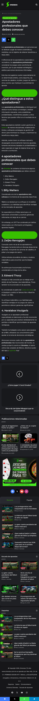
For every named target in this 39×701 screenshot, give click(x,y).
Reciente (10, 500)
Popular (29, 500)
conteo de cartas (28, 290)
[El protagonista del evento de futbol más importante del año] (29, 589)
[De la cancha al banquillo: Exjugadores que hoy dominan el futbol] (29, 566)
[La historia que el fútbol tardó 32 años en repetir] (7, 518)
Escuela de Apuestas (14, 13)
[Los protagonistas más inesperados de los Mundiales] (7, 509)
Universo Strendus (12, 687)
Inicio (5, 13)
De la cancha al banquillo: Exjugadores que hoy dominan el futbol (25, 654)
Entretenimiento (26, 684)
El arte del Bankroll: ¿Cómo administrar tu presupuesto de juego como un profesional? (10, 448)
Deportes (11, 684)
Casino (17, 684)
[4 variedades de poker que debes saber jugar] (28, 438)
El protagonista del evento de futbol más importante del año (28, 599)
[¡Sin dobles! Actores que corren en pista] (10, 589)
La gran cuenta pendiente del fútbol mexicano (9, 575)
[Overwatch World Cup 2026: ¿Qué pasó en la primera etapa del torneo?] (7, 545)
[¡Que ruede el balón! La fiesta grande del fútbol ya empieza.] (7, 536)
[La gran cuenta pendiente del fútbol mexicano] (7, 527)
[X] (7, 358)
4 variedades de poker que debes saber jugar (28, 446)
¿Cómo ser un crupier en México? (28, 427)
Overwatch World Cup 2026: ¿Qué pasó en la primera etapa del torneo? (25, 545)
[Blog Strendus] (11, 4)
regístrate (12, 350)
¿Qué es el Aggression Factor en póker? (10, 427)
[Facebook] (3, 358)
